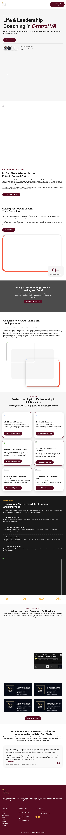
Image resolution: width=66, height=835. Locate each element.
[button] (25, 785)
